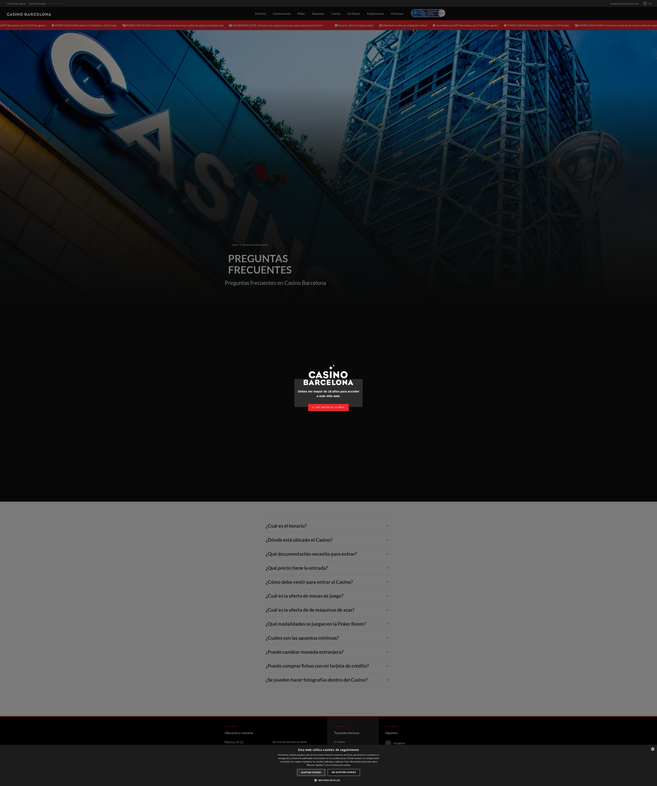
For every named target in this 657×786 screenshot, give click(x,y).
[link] (328, 407)
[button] (328, 780)
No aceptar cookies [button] (344, 772)
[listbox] (652, 749)
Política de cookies (341, 765)
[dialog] (328, 765)
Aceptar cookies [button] (311, 772)
